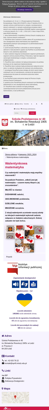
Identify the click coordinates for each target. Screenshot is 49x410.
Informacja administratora (28, 108)
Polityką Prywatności (9, 4)
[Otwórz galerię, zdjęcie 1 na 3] (14, 232)
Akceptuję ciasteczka (24, 9)
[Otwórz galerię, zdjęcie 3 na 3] (24, 245)
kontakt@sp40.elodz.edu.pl (15, 363)
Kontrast (17, 108)
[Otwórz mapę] (15, 397)
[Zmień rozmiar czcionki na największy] (41, 103)
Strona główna (10, 103)
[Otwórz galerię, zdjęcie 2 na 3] (34, 232)
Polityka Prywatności (13, 378)
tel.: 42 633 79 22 (11, 361)
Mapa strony (19, 103)
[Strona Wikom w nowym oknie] (7, 408)
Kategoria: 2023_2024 (27, 154)
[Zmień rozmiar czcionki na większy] (36, 103)
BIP (6, 375)
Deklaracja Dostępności (14, 381)
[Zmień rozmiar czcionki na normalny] (31, 103)
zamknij (6, 96)
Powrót (9, 257)
